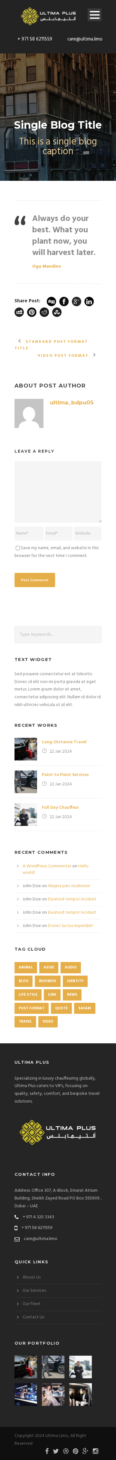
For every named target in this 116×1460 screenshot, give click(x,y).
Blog (23, 981)
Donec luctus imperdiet (70, 926)
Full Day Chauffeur (60, 807)
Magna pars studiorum (69, 886)
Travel (25, 1022)
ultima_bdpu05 (71, 402)
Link (52, 995)
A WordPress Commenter (47, 866)
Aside (49, 967)
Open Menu (95, 14)
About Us (32, 1277)
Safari (84, 1008)
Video (48, 1022)
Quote (61, 1008)
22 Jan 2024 (61, 751)
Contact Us (33, 1317)
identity (75, 981)
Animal (26, 967)
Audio (71, 967)
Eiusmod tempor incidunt (72, 899)
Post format (31, 1008)
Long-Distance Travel (64, 742)
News (72, 995)
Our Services (34, 1290)
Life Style (28, 995)
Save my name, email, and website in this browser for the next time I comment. (57, 552)
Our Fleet (32, 1304)
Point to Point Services (65, 775)
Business (47, 981)
